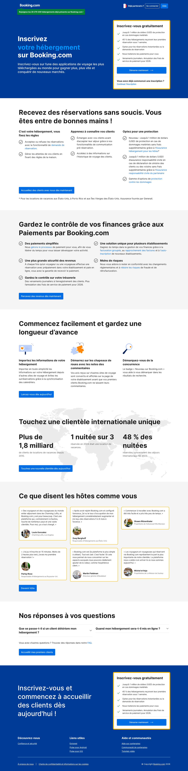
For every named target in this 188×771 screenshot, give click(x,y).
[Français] (124, 5)
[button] (51, 12)
